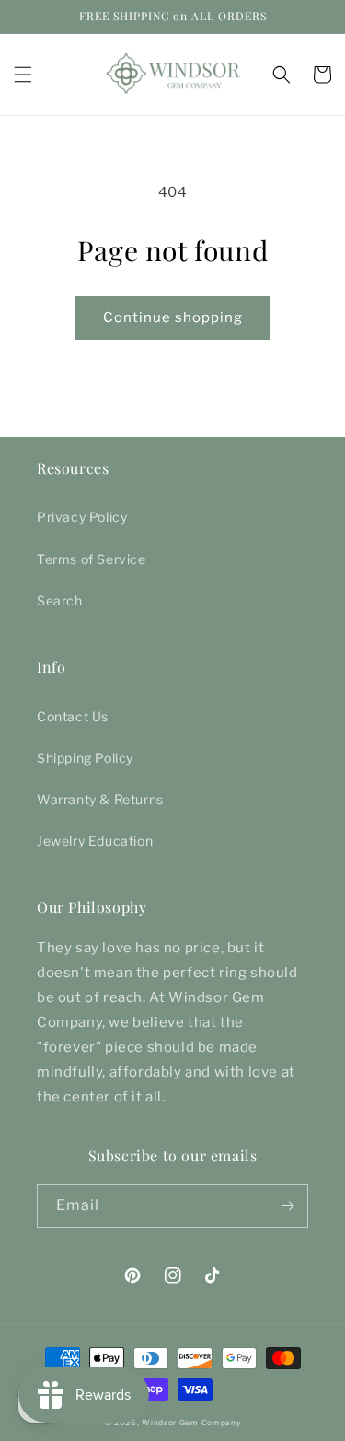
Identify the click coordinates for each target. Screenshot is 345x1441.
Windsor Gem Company (191, 1422)
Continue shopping (173, 317)
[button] (23, 74)
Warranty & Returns (100, 799)
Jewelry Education (95, 840)
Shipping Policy (85, 758)
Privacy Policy (82, 517)
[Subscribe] (287, 1206)
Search (60, 600)
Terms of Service (91, 559)
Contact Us (73, 716)
